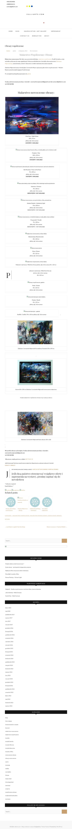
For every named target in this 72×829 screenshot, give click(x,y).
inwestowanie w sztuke (11, 724)
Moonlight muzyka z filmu (12, 574)
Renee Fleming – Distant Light (13, 577)
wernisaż (7, 785)
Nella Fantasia (17, 592)
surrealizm (8, 772)
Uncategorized (9, 782)
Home (11, 31)
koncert (7, 728)
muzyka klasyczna (10, 748)
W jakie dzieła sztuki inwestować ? (14, 564)
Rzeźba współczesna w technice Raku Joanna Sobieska (26, 589)
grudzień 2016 (9, 628)
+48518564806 (10, 1)
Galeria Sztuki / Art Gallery (35, 31)
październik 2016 (9, 635)
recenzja (7, 765)
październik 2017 (9, 614)
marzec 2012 (8, 706)
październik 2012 (9, 689)
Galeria (8, 51)
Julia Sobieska (9, 592)
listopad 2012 (9, 685)
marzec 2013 (8, 672)
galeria (29, 74)
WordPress (59, 826)
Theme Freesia (45, 826)
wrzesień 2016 (9, 638)
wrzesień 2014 (9, 655)
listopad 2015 (9, 652)
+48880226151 (10, 4)
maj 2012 (7, 699)
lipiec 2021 (8, 608)
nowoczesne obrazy (55, 515)
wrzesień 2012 (9, 692)
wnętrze (7, 789)
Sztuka (7, 519)
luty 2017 (8, 621)
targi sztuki (8, 778)
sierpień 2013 (9, 665)
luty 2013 (8, 675)
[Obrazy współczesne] (8, 490)
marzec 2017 (8, 618)
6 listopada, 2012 (23, 51)
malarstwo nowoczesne (21, 515)
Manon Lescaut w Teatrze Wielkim (57, 527)
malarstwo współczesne (45, 59)
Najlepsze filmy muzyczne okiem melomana (16, 570)
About (46, 36)
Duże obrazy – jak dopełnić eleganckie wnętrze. (18, 567)
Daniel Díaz (8, 596)
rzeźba (7, 768)
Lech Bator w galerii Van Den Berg (15, 527)
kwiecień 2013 (9, 668)
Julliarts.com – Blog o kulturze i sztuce (23, 826)
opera (7, 762)
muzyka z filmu (9, 751)
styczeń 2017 (9, 624)
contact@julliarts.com (12, 6)
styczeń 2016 (9, 645)
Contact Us (24, 36)
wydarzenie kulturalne (11, 795)
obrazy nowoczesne (10, 758)
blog (17, 31)
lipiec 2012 (8, 695)
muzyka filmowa (9, 745)
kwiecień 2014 (9, 658)
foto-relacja (8, 721)
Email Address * (9, 486)
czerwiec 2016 (9, 641)
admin (14, 51)
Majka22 (7, 589)
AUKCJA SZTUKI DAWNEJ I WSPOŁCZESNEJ (45, 469)
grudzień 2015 (9, 648)
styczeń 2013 (9, 679)
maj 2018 (7, 611)
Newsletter (36, 36)
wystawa (7, 799)
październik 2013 (9, 662)
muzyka (7, 738)
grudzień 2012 (9, 682)
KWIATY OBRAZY (10, 465)
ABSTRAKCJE (29, 459)
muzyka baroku (9, 741)
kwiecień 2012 (9, 702)
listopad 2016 (9, 631)
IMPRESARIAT (56, 31)
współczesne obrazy (11, 792)
